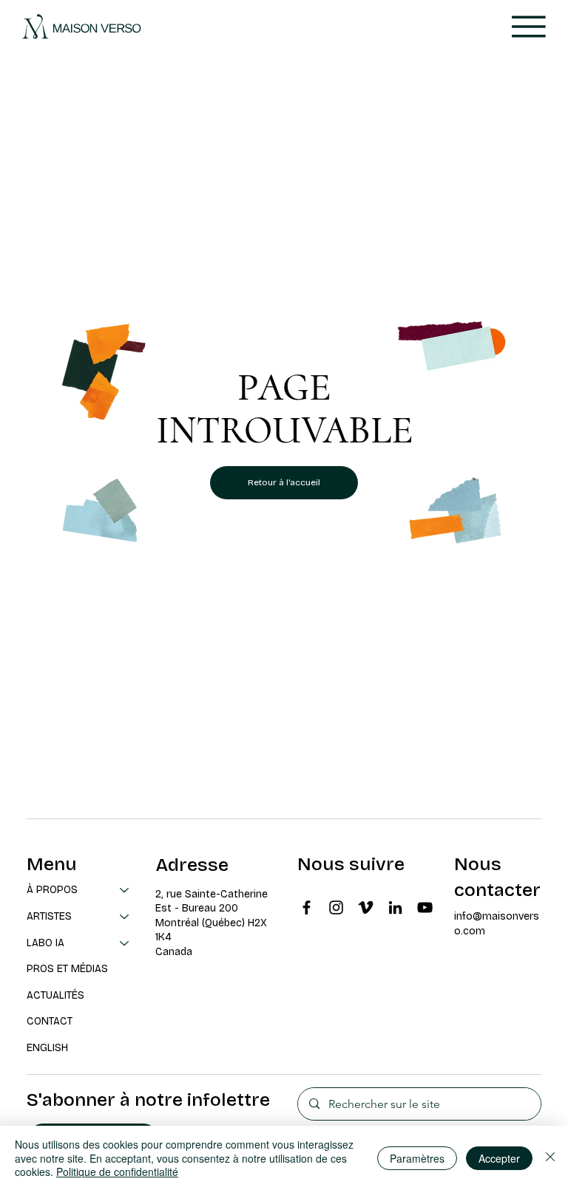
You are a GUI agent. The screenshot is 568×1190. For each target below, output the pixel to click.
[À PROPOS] (124, 890)
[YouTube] (425, 907)
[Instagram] (336, 907)
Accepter (499, 1158)
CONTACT (49, 1021)
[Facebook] (306, 907)
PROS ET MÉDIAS (67, 968)
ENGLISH (47, 1048)
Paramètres (417, 1158)
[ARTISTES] (124, 916)
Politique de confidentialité (117, 1171)
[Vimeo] (365, 907)
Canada (173, 951)
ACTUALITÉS (55, 995)
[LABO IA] (124, 943)
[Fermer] (550, 1158)
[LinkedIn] (395, 907)
